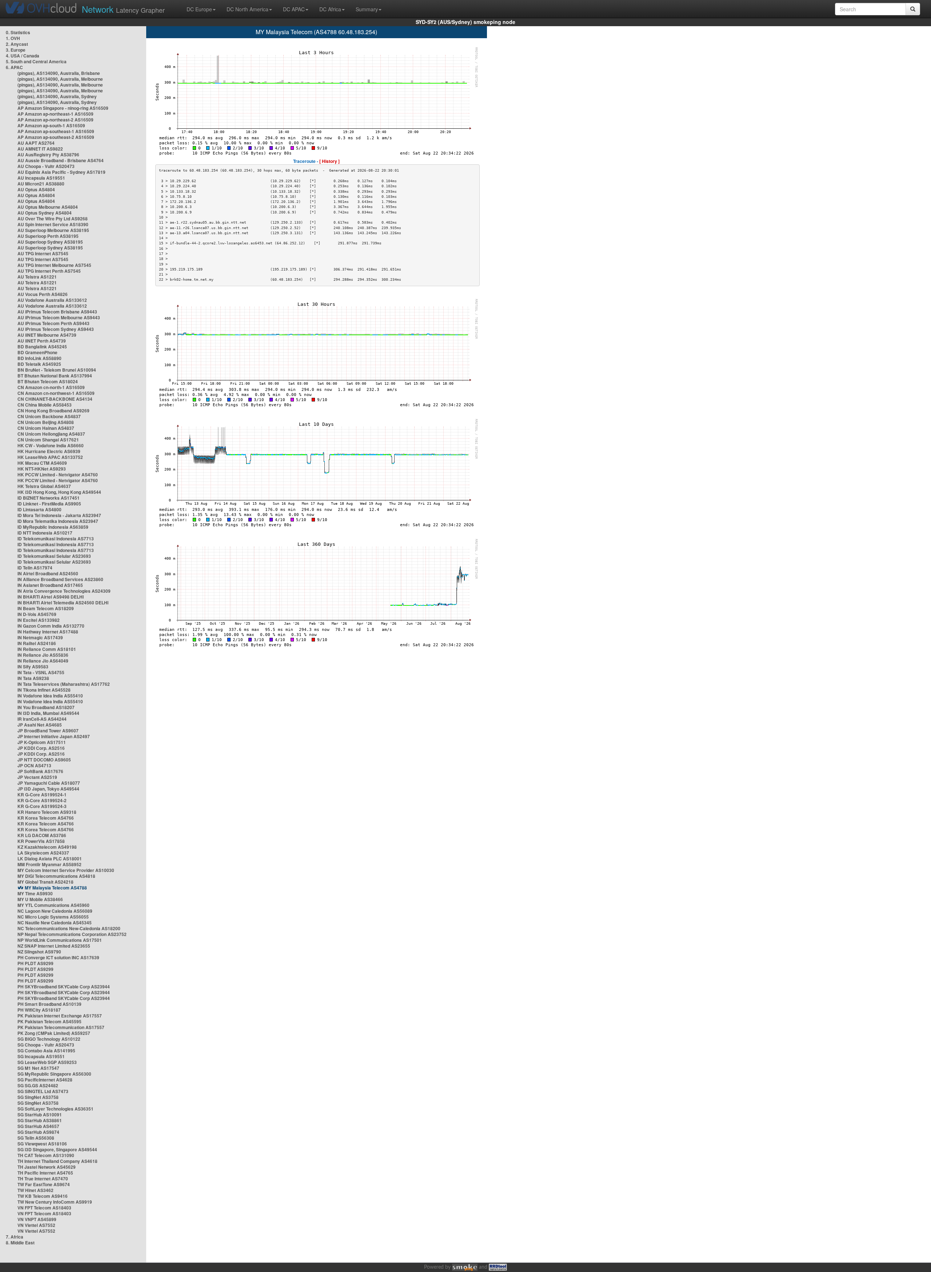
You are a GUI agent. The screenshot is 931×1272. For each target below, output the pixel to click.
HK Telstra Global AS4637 (44, 486)
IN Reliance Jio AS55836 (42, 655)
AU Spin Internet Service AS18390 (52, 224)
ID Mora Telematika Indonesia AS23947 (57, 521)
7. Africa (14, 1236)
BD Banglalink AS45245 (42, 346)
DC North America (247, 9)
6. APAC (14, 67)
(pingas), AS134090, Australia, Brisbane (58, 73)
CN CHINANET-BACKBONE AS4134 (54, 399)
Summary (367, 9)
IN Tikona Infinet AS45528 (44, 690)
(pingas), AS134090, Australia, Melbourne (60, 79)
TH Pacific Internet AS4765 (45, 1172)
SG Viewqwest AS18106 (42, 1143)
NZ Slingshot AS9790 (39, 951)
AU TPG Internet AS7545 (42, 253)
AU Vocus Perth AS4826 (42, 294)
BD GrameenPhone (37, 352)
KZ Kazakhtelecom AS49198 (47, 847)
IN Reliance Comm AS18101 (46, 649)
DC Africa (330, 9)
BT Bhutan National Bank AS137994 (54, 375)
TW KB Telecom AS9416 (42, 1196)
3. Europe (15, 50)
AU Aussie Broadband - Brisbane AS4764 (60, 160)
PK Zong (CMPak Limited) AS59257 (53, 1033)
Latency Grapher (123, 9)
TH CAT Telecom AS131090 (45, 1155)
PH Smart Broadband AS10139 (49, 1004)
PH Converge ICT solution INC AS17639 (58, 957)
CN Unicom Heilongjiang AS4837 (51, 434)
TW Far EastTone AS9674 (43, 1184)
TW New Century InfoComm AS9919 (54, 1202)
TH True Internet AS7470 (42, 1178)
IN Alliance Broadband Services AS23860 (60, 579)
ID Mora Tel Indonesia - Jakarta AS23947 (59, 515)
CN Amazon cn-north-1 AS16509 (51, 387)
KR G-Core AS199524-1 (42, 794)
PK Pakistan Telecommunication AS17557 (60, 1027)
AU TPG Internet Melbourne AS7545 (54, 265)
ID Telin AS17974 (34, 567)
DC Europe (199, 9)
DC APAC (294, 9)
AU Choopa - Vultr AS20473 (46, 166)
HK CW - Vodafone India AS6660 (50, 445)
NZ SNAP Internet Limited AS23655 (53, 946)
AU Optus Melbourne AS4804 (47, 207)
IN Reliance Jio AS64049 (42, 660)
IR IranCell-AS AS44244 (42, 719)
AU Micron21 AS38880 (40, 183)
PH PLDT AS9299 (35, 963)
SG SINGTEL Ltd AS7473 (42, 1091)
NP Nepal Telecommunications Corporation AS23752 (72, 934)
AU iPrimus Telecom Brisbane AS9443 (57, 311)
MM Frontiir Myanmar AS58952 (49, 864)
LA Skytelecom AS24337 (43, 852)
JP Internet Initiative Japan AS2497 (53, 736)
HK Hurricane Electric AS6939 (48, 451)
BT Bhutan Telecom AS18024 (47, 381)
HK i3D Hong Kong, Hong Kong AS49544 (59, 492)
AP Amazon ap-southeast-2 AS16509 (55, 137)
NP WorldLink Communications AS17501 (59, 940)
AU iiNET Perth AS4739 (41, 340)
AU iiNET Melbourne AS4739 (46, 335)
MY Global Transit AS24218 (45, 882)
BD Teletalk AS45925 (39, 364)
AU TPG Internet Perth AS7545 (49, 271)
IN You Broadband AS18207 (46, 707)
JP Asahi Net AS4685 (39, 724)
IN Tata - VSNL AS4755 (40, 672)
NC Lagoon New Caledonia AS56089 (54, 911)
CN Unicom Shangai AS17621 (48, 439)
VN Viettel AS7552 (36, 1225)
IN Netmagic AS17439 (40, 637)
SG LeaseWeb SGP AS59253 (47, 1062)
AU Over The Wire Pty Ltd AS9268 (52, 218)
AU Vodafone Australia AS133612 (52, 300)
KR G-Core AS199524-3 (42, 806)
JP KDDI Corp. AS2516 (41, 748)
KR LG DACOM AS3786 (41, 835)
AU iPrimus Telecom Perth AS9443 (53, 323)
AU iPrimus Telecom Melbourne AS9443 (58, 317)
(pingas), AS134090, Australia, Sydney (57, 96)
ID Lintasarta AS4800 (39, 509)
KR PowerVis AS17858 (41, 841)
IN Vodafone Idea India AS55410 (50, 695)
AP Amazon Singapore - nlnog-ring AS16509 (62, 108)
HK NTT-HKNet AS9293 (41, 468)
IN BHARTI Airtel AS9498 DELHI (50, 596)
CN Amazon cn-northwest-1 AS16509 (56, 393)
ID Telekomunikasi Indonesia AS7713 (55, 538)
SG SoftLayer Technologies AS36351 (55, 1108)
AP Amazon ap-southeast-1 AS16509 (55, 131)
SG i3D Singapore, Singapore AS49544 (57, 1149)
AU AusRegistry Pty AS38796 (48, 154)
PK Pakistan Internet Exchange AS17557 (59, 1015)
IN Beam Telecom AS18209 (45, 608)
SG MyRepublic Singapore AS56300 (54, 1074)
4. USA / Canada (22, 55)
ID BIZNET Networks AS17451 (48, 498)
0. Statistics (18, 32)
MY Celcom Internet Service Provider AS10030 (65, 870)
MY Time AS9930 (35, 893)
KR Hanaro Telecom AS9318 (46, 812)
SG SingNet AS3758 (38, 1097)
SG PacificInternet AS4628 (44, 1079)
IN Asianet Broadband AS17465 (50, 585)
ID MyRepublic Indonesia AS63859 (52, 527)
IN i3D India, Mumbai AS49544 (48, 713)
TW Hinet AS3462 (35, 1190)
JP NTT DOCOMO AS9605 (44, 759)
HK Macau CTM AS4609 (42, 463)
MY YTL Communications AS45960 (53, 905)
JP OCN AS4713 (34, 765)
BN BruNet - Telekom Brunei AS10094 (56, 370)
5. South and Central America (36, 61)
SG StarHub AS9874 (38, 1132)
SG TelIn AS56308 (35, 1138)
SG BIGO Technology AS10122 (48, 1039)
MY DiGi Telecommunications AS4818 (56, 876)
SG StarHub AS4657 (38, 1126)
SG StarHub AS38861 (39, 1120)
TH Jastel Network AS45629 (46, 1167)
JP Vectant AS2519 (37, 777)
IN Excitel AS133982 (38, 620)
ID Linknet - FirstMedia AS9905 (49, 503)
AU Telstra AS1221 (37, 276)
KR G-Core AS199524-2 (42, 800)
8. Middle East (20, 1242)
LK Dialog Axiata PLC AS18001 (49, 858)
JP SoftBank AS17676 (40, 771)
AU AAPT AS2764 (36, 143)
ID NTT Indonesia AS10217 (44, 532)
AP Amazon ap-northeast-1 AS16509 (55, 114)
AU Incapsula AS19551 (41, 178)
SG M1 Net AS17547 (38, 1068)
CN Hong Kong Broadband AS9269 (53, 410)
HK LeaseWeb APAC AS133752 (50, 457)
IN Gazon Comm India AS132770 (50, 626)
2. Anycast (17, 44)
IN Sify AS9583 (32, 666)
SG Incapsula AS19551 (41, 1056)
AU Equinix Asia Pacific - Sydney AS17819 (61, 172)
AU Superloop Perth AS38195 (48, 236)
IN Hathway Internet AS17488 (47, 631)
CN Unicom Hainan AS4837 (45, 428)
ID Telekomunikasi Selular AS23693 (54, 556)
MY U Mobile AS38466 (40, 899)
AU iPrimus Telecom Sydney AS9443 (55, 329)
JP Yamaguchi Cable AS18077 (48, 783)
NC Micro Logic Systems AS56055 (53, 916)
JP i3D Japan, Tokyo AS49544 (48, 788)
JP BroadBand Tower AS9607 (48, 730)
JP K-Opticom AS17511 (41, 742)
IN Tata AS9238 (33, 678)
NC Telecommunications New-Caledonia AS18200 (68, 928)
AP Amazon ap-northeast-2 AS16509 (55, 119)
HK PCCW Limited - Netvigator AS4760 (57, 474)
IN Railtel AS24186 (36, 643)
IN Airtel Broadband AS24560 (47, 573)
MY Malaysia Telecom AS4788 (56, 887)
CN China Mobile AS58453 (44, 404)
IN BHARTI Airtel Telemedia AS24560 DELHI (62, 602)
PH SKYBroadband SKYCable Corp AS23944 (63, 986)
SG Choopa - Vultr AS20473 (45, 1044)
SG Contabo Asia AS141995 (46, 1050)
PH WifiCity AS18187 (39, 1010)
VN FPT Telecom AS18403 (44, 1207)
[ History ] (329, 161)
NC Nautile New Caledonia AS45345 (54, 922)
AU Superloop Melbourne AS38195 (53, 230)
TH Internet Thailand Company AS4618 (57, 1161)
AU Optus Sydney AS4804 (44, 212)
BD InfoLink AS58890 (39, 358)
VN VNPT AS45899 (36, 1219)
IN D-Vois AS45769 (36, 614)
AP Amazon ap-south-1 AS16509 (51, 125)
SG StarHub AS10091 (39, 1114)
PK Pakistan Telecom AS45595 (49, 1021)
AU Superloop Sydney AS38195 (50, 242)
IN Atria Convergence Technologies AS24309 (64, 591)
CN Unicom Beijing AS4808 (45, 422)
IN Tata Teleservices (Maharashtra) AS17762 (63, 684)
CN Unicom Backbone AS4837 (49, 416)
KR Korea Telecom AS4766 (45, 818)
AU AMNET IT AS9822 (40, 148)
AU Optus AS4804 (36, 189)
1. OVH (13, 38)
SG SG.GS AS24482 (37, 1085)
